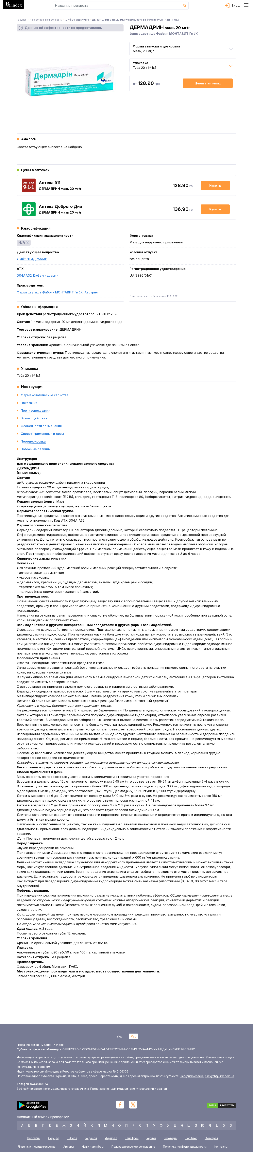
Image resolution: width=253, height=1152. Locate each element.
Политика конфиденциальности (185, 1146)
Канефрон (132, 1138)
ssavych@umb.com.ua (219, 1076)
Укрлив (151, 1138)
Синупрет (211, 1138)
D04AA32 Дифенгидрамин (37, 275)
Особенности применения (41, 426)
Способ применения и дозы (42, 434)
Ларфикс (191, 1138)
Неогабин (33, 1138)
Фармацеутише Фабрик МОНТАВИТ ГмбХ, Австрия (57, 292)
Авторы (68, 1146)
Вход (235, 6)
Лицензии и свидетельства (37, 1146)
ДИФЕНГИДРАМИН (32, 259)
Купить (215, 185)
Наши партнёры (93, 1146)
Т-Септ (72, 1138)
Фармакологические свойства (44, 395)
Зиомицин (170, 1138)
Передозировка (33, 441)
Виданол (91, 1138)
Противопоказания (35, 410)
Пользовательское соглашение (133, 1146)
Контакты (221, 1146)
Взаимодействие (34, 418)
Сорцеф (53, 1138)
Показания (29, 403)
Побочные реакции (36, 449)
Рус (133, 1036)
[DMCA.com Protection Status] (221, 1105)
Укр (119, 1036)
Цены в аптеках (208, 83)
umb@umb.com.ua (192, 1076)
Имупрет (111, 1138)
